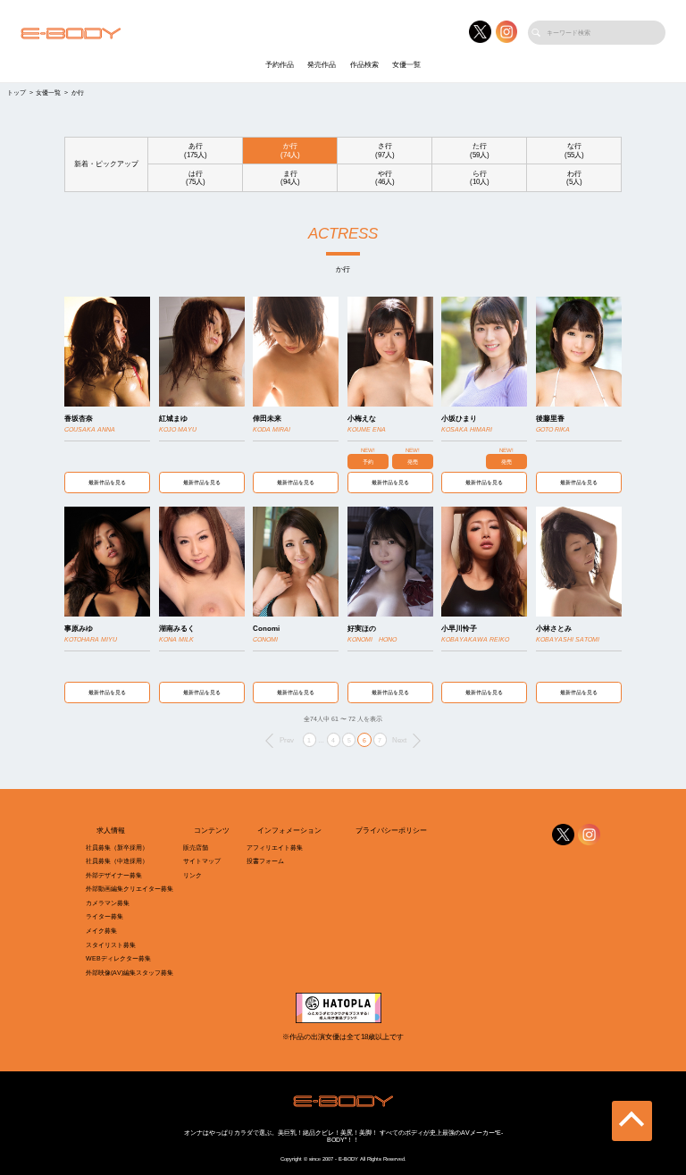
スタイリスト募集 (111, 945)
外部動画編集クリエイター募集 (129, 888)
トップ (16, 92)
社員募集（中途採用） (117, 861)
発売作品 (321, 65)
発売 (412, 461)
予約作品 (279, 65)
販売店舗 (195, 847)
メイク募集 (101, 930)
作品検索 (364, 65)
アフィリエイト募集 (275, 847)
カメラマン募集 (108, 903)
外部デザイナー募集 (114, 875)
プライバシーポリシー (391, 831)
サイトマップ (202, 861)
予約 (368, 461)
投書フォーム (265, 861)
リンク (192, 875)
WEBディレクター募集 (118, 958)
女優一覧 (406, 65)
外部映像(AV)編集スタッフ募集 (129, 972)
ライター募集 (104, 916)
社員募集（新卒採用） (117, 847)
